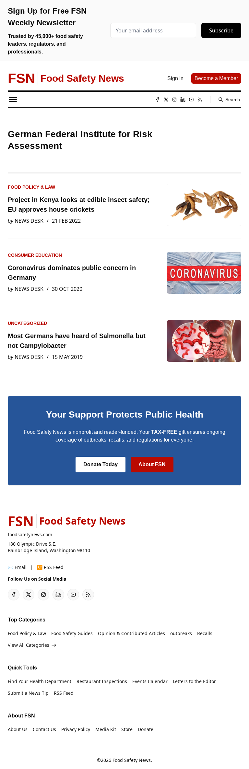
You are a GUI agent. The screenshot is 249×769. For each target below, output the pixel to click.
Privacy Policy (75, 729)
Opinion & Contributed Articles (131, 633)
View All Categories (28, 645)
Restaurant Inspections (102, 681)
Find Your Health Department (39, 681)
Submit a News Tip (28, 693)
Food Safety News (132, 760)
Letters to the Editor (194, 681)
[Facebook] (157, 99)
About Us (18, 729)
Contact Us (44, 729)
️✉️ (17, 567)
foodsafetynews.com (30, 534)
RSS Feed (64, 693)
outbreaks (181, 633)
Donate (145, 729)
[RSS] (199, 99)
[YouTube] (191, 99)
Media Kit (105, 729)
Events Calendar (150, 681)
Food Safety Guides (72, 633)
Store (127, 729)
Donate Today (100, 464)
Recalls (204, 633)
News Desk (29, 220)
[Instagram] (174, 99)
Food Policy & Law (31, 187)
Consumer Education (35, 255)
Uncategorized (27, 323)
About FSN (152, 464)
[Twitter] (166, 99)
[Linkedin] (182, 99)
